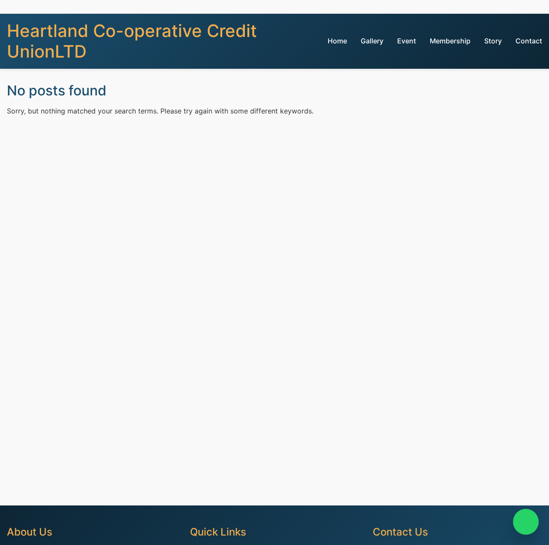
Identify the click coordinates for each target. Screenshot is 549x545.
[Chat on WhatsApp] (526, 522)
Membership (450, 41)
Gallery (372, 41)
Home (337, 41)
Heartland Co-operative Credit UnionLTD (132, 41)
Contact (529, 41)
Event (406, 41)
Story (493, 41)
